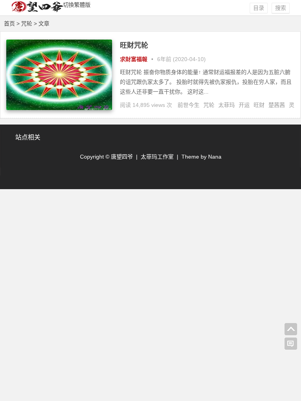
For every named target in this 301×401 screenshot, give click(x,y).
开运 (244, 105)
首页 (9, 23)
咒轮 (208, 105)
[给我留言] (291, 344)
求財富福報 (133, 59)
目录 (258, 8)
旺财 (259, 105)
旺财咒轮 (134, 45)
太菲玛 (226, 105)
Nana (214, 157)
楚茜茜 (276, 105)
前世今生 (188, 105)
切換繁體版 (77, 5)
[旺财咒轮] (59, 108)
